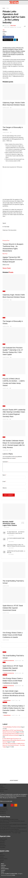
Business (5, 674)
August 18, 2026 (18, 685)
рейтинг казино (4, 789)
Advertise (2, 842)
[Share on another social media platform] (17, 40)
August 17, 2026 (14, 700)
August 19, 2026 (18, 660)
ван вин (2, 791)
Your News (2, 840)
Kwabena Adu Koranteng (9, 660)
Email (4, 481)
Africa (4, 662)
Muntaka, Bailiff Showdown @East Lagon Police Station (10, 523)
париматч (2, 787)
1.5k (10, 107)
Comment (5, 461)
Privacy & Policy (3, 858)
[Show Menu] (1, 2)
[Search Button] (26, 2)
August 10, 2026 (6, 107)
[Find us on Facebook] (1, 805)
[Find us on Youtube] (12, 805)
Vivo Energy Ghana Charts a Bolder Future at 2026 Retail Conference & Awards (12, 635)
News (8, 8)
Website (5, 488)
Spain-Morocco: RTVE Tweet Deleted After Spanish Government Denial (13, 608)
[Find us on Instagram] (8, 805)
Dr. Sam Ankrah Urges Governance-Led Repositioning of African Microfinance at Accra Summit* (14, 740)
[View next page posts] (3, 134)
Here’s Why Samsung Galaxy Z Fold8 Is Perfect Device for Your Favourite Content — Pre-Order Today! (14, 745)
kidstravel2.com (4, 809)
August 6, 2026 (5, 450)
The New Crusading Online (11, 873)
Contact (2, 860)
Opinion (4, 652)
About (1, 853)
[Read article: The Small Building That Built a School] (14, 570)
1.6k (22, 660)
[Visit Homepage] (14, 2)
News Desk (13, 25)
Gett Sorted (3, 845)
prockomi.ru (3, 813)
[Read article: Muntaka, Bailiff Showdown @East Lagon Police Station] (14, 511)
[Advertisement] (14, 184)
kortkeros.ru (3, 811)
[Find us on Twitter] (5, 805)
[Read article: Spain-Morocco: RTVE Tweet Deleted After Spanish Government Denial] (14, 595)
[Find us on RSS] (15, 805)
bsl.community (3, 808)
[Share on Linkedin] (15, 40)
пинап (1, 786)
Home (4, 8)
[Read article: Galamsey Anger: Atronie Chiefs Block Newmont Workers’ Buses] (14, 92)
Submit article (3, 839)
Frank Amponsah (7, 700)
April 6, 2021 (7, 27)
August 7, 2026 (5, 388)
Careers (2, 857)
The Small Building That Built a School (12, 727)
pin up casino (3, 784)
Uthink (13, 875)
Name (4, 475)
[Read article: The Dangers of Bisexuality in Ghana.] (14, 117)
